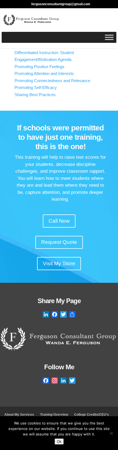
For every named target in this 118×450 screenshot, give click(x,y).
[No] (111, 433)
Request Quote (59, 242)
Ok (59, 441)
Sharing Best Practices (35, 94)
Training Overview (54, 415)
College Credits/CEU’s (91, 415)
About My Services (19, 415)
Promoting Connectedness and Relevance (52, 80)
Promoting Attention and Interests (44, 73)
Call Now (59, 221)
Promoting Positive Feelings (39, 66)
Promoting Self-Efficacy (36, 87)
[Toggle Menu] (109, 37)
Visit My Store (59, 263)
